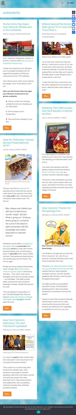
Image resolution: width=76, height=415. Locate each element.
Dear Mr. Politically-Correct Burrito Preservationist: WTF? (18, 142)
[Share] (74, 32)
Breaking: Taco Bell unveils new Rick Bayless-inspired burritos (57, 110)
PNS (44, 154)
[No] (74, 410)
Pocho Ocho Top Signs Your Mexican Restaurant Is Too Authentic (17, 26)
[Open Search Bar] (62, 3)
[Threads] (74, 12)
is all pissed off (23, 188)
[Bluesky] (74, 24)
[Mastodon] (74, 16)
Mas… (8, 128)
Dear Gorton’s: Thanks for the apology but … (56, 209)
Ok (38, 412)
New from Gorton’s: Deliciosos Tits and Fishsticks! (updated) (15, 323)
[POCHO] (3, 3)
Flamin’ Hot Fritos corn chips (52, 172)
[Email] (74, 28)
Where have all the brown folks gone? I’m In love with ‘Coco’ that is (57, 26)
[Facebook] (74, 20)
